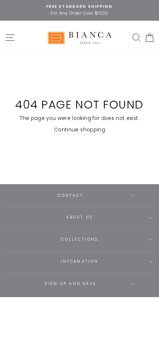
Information (79, 261)
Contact (70, 195)
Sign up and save (71, 283)
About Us (79, 217)
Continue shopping (79, 129)
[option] (79, 10)
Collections (79, 239)
